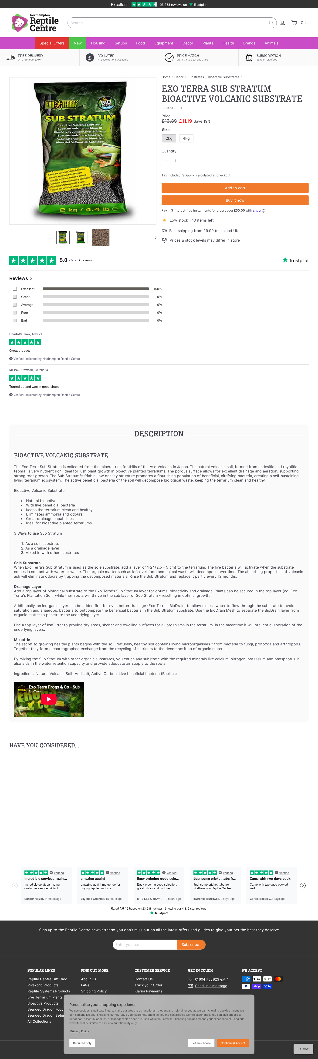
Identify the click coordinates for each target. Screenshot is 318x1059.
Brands (249, 43)
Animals (271, 43)
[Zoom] (83, 151)
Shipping (188, 175)
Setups (121, 43)
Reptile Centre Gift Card (47, 979)
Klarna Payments (148, 991)
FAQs (85, 985)
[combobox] (172, 22)
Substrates (195, 77)
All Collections (39, 1021)
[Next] (153, 237)
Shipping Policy (94, 991)
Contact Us (144, 979)
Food (140, 43)
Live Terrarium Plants (45, 997)
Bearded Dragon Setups (47, 1015)
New (78, 43)
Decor (188, 43)
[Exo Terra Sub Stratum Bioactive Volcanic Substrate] (32, 802)
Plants (208, 43)
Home (166, 77)
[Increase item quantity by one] (184, 161)
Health (228, 43)
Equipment (163, 43)
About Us (88, 979)
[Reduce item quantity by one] (167, 161)
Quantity (169, 151)
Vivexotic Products (42, 985)
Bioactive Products (42, 1003)
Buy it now (235, 200)
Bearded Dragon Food (45, 1009)
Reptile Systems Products (48, 991)
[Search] (271, 22)
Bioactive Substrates (223, 77)
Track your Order (148, 985)
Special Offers (52, 43)
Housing (98, 43)
